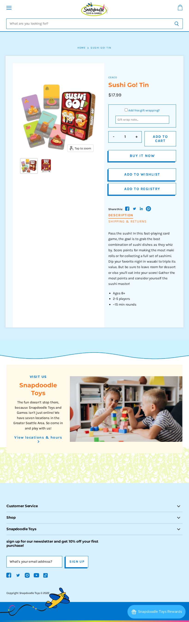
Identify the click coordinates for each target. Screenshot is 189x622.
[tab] (120, 215)
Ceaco (112, 77)
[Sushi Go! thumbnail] (29, 166)
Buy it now (142, 155)
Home (81, 47)
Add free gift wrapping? (144, 110)
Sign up (76, 562)
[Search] (177, 23)
